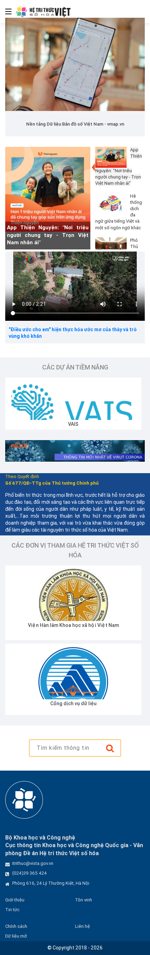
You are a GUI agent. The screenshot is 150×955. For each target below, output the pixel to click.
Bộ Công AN (111, 703)
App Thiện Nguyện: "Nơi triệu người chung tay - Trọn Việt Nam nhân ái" (48, 235)
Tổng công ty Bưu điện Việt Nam (110, 625)
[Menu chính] (6, 11)
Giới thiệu (14, 900)
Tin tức (12, 910)
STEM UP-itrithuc (98, 424)
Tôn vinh (83, 900)
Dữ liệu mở (16, 936)
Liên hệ (82, 926)
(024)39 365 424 (29, 873)
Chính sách (16, 926)
